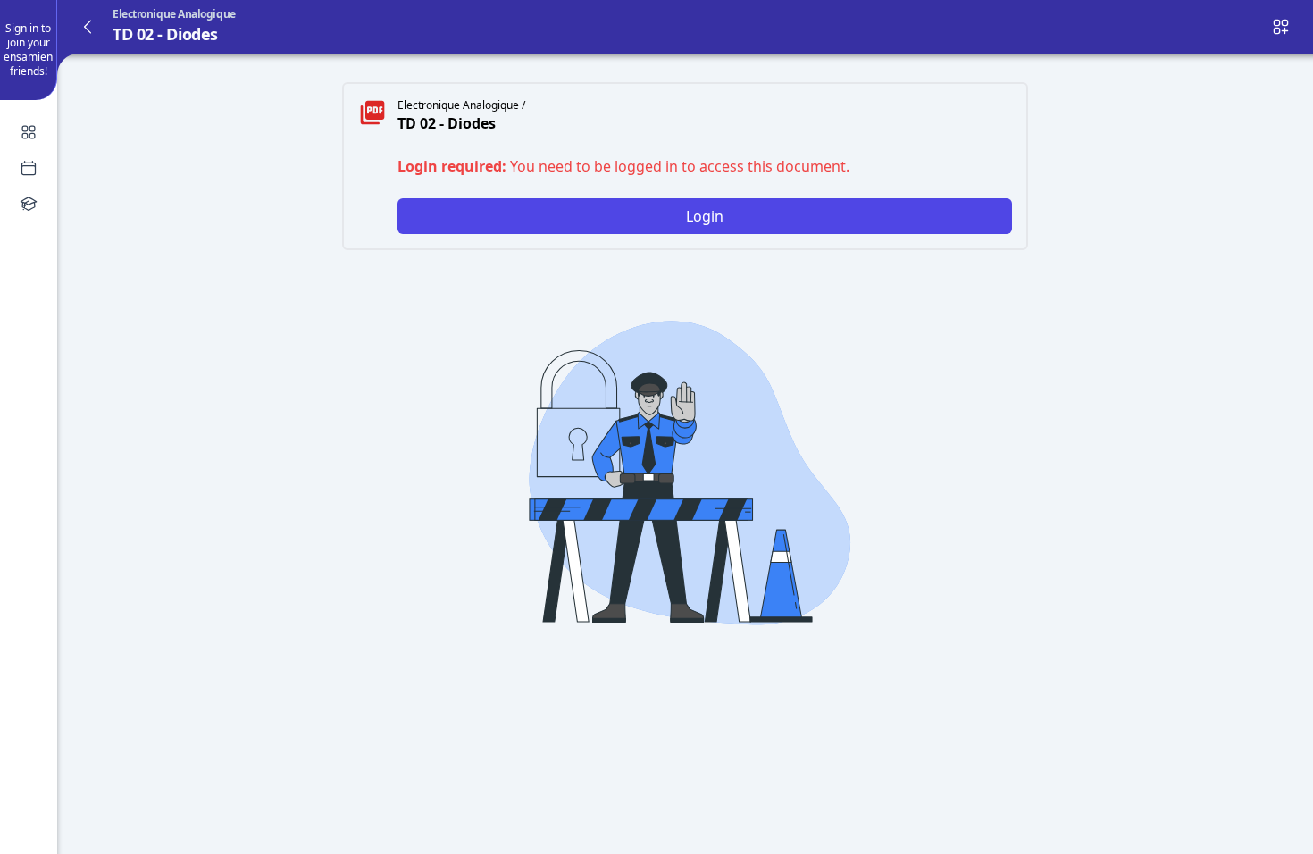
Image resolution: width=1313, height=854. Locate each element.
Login (704, 216)
